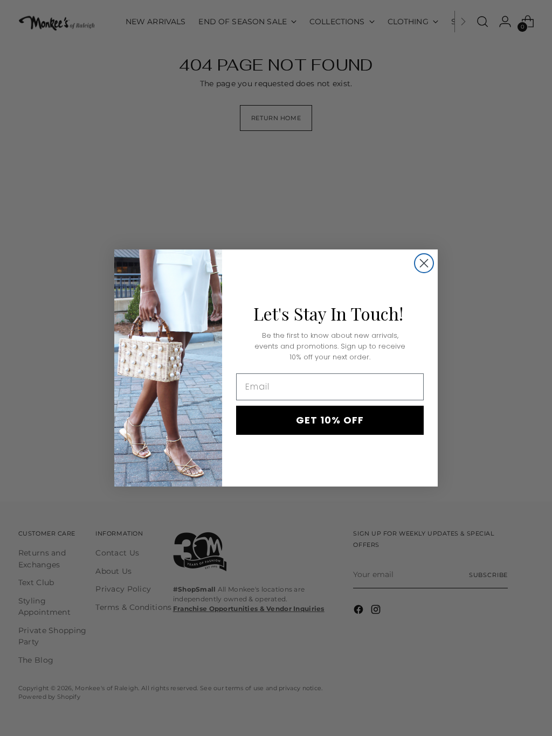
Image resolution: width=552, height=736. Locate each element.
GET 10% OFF (330, 420)
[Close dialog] (424, 263)
